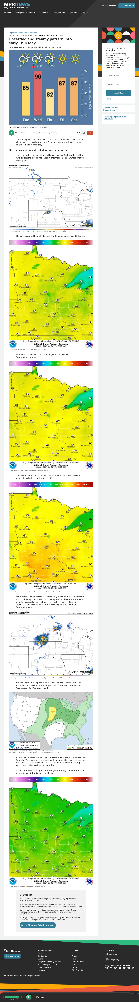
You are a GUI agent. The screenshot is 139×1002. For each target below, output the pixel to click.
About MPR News (45, 950)
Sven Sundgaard (14, 35)
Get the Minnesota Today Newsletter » (37, 925)
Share (90, 133)
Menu (9, 12)
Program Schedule (110, 108)
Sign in (86, 12)
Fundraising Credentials (48, 964)
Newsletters (43, 970)
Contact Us (42, 956)
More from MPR (44, 967)
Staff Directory (78, 961)
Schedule (44, 12)
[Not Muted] (3, 997)
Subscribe (118, 93)
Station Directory (110, 110)
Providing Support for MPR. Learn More (115, 117)
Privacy (75, 956)
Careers (41, 953)
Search (74, 12)
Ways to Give (59, 12)
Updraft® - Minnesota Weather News (23, 33)
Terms (108, 99)
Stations (75, 964)
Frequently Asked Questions (49, 961)
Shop (74, 959)
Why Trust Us (77, 970)
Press (74, 953)
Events (40, 959)
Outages (75, 950)
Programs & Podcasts (26, 12)
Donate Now (126, 5)
